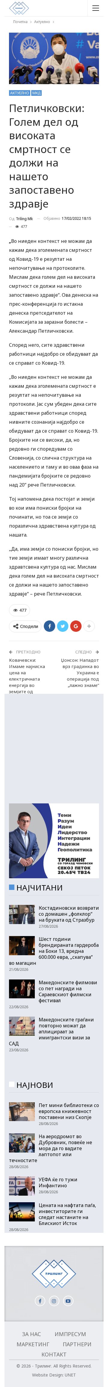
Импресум (70, 1334)
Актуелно (19, 93)
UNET (70, 1375)
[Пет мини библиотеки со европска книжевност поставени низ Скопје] (22, 1111)
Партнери (77, 1344)
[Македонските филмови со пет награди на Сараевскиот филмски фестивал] (22, 989)
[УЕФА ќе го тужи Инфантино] (22, 1186)
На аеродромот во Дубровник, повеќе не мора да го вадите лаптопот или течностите (50, 1148)
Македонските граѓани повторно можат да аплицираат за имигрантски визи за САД (51, 1031)
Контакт (54, 1354)
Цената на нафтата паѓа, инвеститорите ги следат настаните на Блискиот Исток (67, 1214)
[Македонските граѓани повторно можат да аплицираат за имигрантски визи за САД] (22, 1026)
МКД (36, 93)
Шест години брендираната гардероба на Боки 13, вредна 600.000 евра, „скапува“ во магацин (54, 951)
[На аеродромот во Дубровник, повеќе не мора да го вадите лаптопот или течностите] (22, 1143)
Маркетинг (32, 1344)
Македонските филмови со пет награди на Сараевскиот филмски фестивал (68, 991)
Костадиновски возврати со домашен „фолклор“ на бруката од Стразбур (69, 914)
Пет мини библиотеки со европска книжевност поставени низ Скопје (69, 1111)
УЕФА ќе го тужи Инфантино (58, 1182)
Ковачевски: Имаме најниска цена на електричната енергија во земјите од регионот (27, 679)
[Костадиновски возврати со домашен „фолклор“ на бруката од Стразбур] (22, 914)
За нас (31, 1334)
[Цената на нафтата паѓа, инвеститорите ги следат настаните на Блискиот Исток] (22, 1211)
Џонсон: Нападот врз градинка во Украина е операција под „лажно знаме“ (80, 672)
